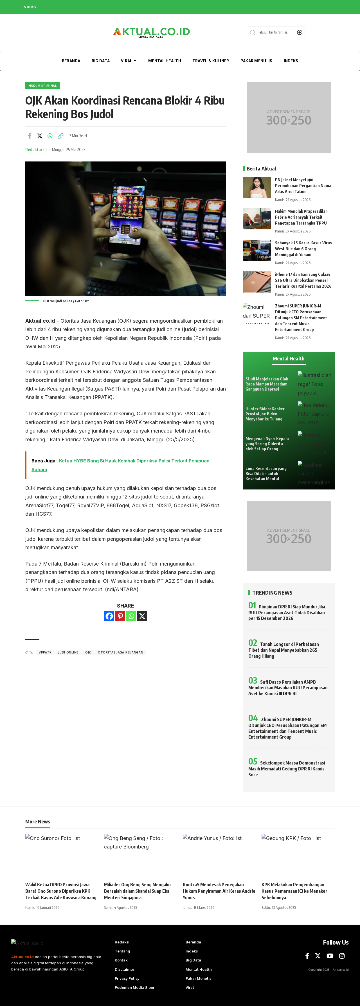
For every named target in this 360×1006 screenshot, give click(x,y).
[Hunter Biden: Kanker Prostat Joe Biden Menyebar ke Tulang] (315, 414)
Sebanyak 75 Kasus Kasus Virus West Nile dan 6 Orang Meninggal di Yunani (303, 248)
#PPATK (45, 652)
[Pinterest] (120, 616)
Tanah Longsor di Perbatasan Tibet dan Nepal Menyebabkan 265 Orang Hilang (283, 650)
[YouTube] (330, 956)
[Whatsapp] (131, 616)
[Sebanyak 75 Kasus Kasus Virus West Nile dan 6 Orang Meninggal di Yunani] (257, 250)
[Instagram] (341, 956)
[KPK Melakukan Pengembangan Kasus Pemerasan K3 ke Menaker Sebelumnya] (298, 856)
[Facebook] (109, 616)
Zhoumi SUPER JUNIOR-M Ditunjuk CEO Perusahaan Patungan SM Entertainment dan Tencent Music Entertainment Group (301, 317)
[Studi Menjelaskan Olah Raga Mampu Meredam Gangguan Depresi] (315, 384)
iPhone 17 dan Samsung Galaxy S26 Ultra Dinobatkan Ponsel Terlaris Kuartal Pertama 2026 (303, 280)
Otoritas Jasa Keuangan (120, 652)
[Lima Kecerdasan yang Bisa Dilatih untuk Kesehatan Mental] (315, 474)
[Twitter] (318, 956)
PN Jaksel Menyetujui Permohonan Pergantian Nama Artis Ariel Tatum (303, 185)
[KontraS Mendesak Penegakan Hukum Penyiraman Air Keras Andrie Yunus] (219, 856)
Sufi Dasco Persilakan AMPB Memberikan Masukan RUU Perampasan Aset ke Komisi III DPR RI (288, 688)
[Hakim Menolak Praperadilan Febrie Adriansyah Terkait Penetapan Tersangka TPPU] (257, 218)
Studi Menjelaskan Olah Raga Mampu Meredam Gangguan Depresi (267, 383)
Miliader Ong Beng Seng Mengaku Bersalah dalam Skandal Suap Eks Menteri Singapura (137, 891)
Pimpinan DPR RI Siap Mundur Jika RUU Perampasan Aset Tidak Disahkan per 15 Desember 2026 (286, 612)
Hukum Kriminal (43, 85)
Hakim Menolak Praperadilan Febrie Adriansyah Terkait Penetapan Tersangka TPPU (301, 217)
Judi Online (68, 652)
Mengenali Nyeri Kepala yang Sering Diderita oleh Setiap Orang (267, 443)
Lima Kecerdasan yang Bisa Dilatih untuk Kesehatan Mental (266, 473)
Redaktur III (36, 149)
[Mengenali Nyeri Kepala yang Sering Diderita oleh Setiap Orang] (315, 444)
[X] (142, 616)
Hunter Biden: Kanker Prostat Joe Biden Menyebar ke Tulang (265, 413)
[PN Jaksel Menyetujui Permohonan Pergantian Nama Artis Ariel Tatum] (257, 187)
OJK (88, 652)
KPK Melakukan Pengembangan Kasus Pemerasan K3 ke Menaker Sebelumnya (294, 891)
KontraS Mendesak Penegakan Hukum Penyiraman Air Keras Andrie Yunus (219, 891)
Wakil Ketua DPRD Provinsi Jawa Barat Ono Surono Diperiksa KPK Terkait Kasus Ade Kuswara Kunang (60, 891)
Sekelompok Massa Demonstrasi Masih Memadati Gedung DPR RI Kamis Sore (286, 768)
